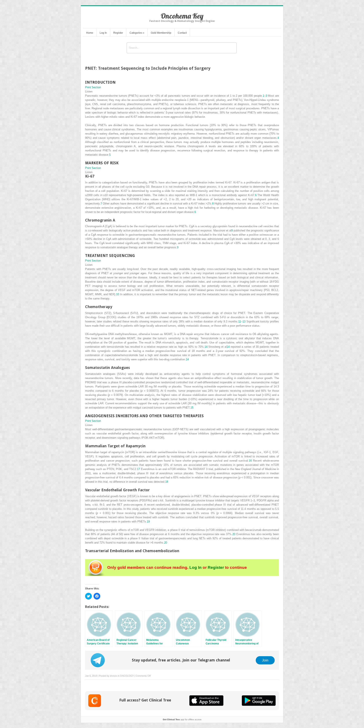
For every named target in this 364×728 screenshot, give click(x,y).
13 (243, 321)
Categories (137, 32)
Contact (182, 32)
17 (138, 469)
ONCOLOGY (127, 676)
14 (206, 346)
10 (117, 294)
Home (89, 32)
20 (233, 534)
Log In (103, 32)
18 (166, 481)
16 (250, 460)
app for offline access (182, 719)
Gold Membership (161, 32)
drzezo (113, 676)
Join (265, 660)
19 (148, 521)
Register (118, 32)
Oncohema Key (182, 15)
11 (239, 321)
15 (191, 407)
